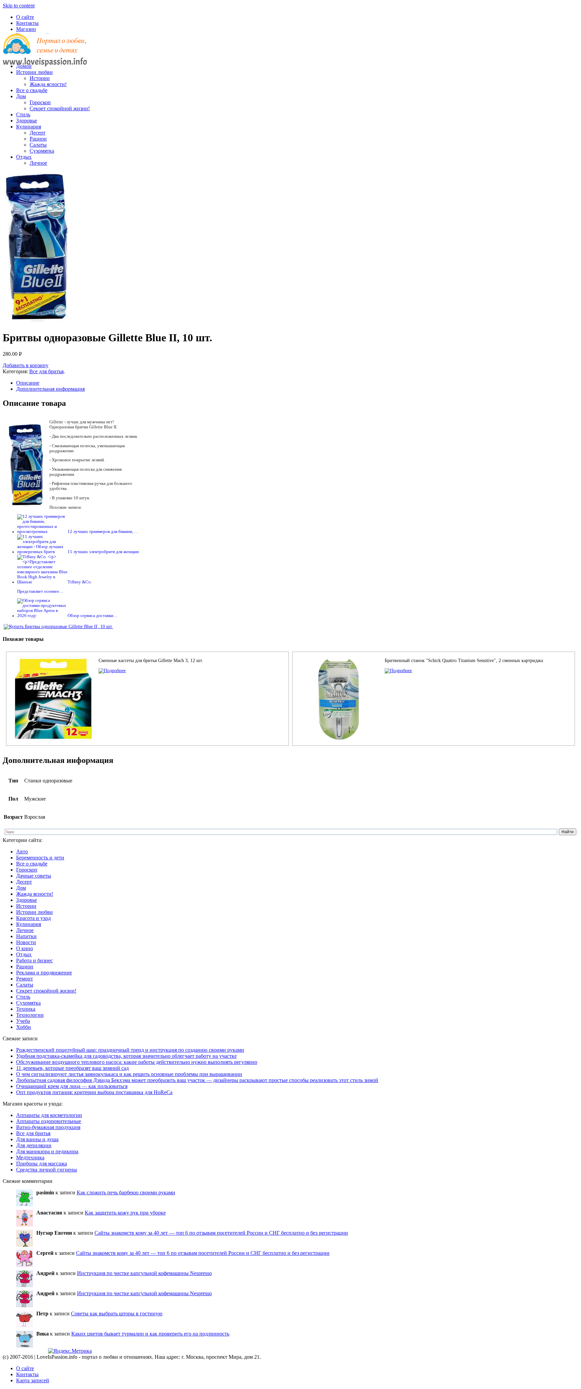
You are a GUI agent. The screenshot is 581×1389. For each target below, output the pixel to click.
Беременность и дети (40, 857)
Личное (38, 163)
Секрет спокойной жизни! (60, 108)
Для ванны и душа (37, 1139)
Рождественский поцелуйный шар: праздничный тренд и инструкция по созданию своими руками (130, 1050)
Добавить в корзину (25, 365)
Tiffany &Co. (80, 582)
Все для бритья (46, 371)
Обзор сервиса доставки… (93, 615)
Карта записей (32, 1380)
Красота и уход (33, 918)
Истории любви (34, 72)
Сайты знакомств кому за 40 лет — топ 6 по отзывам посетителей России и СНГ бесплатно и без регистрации (221, 1233)
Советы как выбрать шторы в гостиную (116, 1313)
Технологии (30, 1015)
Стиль (23, 114)
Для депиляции (33, 1145)
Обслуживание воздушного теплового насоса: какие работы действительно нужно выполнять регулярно (136, 1062)
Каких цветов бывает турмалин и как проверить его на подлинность (150, 1334)
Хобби (23, 1027)
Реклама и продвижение (44, 972)
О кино (24, 948)
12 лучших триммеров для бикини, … (103, 531)
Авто (22, 851)
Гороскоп (40, 102)
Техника (25, 1009)
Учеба (23, 1021)
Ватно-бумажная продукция (48, 1127)
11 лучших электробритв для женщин (103, 551)
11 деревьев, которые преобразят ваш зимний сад (72, 1068)
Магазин (26, 29)
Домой (24, 66)
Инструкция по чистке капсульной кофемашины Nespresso (144, 1273)
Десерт (37, 133)
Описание (27, 383)
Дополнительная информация (50, 389)
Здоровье (26, 120)
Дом (21, 96)
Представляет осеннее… (40, 591)
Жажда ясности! (48, 84)
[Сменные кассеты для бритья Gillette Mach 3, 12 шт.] (112, 670)
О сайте (25, 17)
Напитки (26, 936)
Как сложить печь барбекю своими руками (126, 1192)
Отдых (24, 157)
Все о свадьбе (31, 90)
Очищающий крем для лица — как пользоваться (71, 1086)
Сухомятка (42, 151)
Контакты (27, 23)
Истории (40, 78)
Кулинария (28, 126)
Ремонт (24, 978)
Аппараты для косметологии (49, 1115)
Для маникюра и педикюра (47, 1151)
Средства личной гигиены (46, 1169)
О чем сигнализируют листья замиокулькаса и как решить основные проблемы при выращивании (129, 1074)
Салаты (38, 145)
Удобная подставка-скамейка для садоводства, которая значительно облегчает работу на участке (126, 1056)
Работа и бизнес (34, 960)
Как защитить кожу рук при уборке (125, 1213)
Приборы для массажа (41, 1163)
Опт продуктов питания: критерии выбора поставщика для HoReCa (94, 1092)
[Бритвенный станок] (398, 670)
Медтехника (30, 1157)
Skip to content (19, 5)
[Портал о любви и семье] (45, 54)
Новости (26, 942)
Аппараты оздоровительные (48, 1121)
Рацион (38, 139)
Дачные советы (33, 876)
